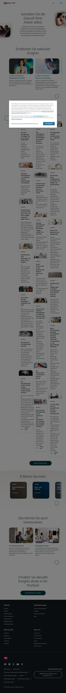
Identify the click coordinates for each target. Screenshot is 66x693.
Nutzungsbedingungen (38, 116)
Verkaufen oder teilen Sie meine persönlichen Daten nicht (24, 123)
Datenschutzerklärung (16, 119)
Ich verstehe (48, 123)
